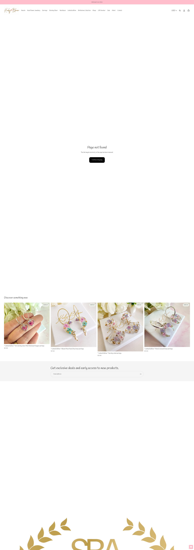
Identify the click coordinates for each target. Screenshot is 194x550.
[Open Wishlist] (191, 547)
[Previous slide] (7, 323)
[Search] (180, 10)
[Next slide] (47, 323)
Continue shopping (97, 160)
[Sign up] (140, 374)
